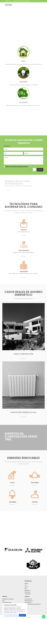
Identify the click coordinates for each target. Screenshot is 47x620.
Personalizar (7, 615)
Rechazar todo (14, 615)
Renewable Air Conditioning (7, 599)
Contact (26, 587)
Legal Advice (27, 590)
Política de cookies (13, 612)
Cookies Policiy (28, 593)
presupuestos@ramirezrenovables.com (33, 604)
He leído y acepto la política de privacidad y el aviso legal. (16, 166)
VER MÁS (6, 29)
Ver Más (8, 190)
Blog (25, 588)
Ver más (23, 235)
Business (26, 583)
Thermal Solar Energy (6, 602)
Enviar (40, 169)
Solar (3, 600)
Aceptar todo (22, 615)
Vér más (23, 358)
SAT (25, 585)
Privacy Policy (27, 592)
